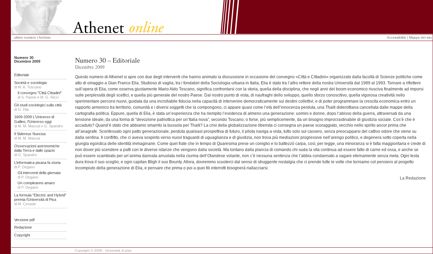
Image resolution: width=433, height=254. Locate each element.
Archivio (45, 37)
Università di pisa (118, 250)
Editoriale (21, 75)
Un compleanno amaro (36, 183)
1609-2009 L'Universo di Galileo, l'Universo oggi (34, 119)
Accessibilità (396, 37)
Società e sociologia (30, 83)
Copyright (22, 235)
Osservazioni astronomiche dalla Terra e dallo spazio (37, 148)
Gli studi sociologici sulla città (38, 105)
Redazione (23, 227)
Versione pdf (24, 220)
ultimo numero (25, 37)
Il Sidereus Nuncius (30, 134)
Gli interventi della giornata (39, 173)
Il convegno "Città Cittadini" (40, 93)
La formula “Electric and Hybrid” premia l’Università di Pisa (40, 197)
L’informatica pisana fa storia (37, 163)
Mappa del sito (420, 37)
